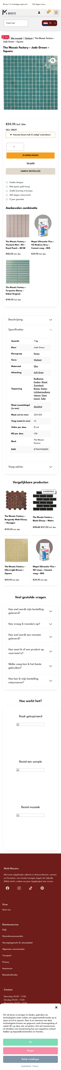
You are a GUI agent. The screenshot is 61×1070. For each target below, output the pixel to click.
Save (7, 37)
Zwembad (38, 386)
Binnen (37, 389)
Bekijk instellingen (30, 1059)
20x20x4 (38, 407)
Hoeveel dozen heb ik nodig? (26, 135)
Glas (36, 366)
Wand (44, 382)
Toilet (43, 399)
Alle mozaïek (16, 38)
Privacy (35, 1066)
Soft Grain (38, 373)
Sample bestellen (30, 171)
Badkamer (38, 379)
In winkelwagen (30, 155)
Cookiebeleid (26, 1066)
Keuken (37, 382)
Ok (30, 1042)
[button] (56, 1007)
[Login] (39, 12)
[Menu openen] (56, 12)
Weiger (30, 1051)
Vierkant (29, 38)
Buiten (44, 389)
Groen (36, 354)
